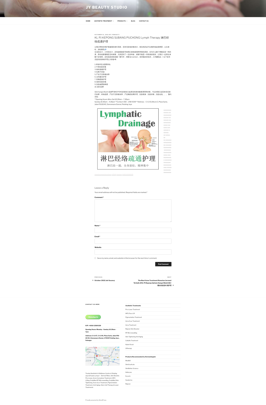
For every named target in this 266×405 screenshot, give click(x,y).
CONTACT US (143, 21)
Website (98, 247)
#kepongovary (167, 156)
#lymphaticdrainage (167, 141)
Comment (99, 197)
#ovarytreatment (167, 121)
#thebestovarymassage (167, 151)
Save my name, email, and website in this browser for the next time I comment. (127, 258)
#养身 (114, 174)
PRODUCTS (121, 21)
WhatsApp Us (93, 317)
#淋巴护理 (167, 131)
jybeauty (116, 34)
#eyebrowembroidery (103, 174)
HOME (88, 21)
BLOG (133, 21)
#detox (119, 174)
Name (97, 226)
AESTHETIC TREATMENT (103, 21)
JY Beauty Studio (106, 7)
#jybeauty (167, 172)
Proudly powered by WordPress (95, 400)
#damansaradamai (167, 114)
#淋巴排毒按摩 (127, 174)
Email (97, 237)
